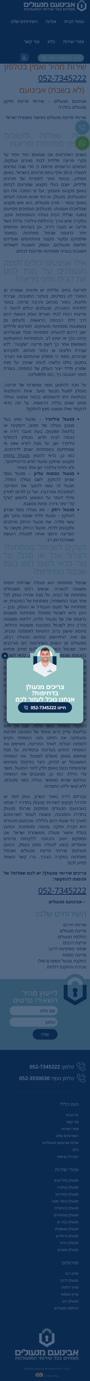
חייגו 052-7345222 (48, 707)
